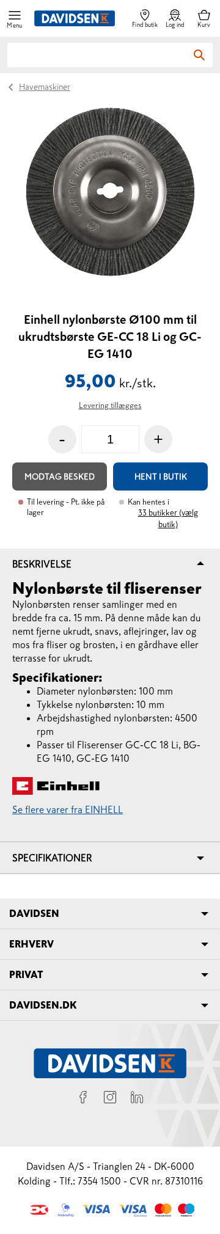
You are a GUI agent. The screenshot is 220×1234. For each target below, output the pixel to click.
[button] (14, 18)
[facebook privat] (83, 1099)
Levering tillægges (110, 405)
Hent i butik (160, 476)
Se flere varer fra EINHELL (67, 809)
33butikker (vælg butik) (168, 518)
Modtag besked (59, 476)
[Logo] (74, 18)
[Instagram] (110, 1099)
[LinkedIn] (137, 1099)
